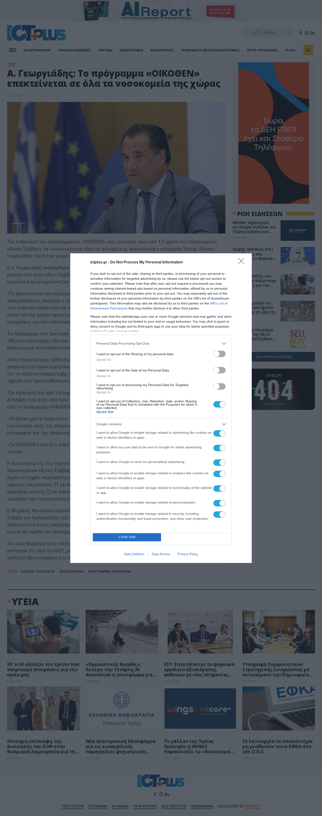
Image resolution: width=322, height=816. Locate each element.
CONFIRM (127, 537)
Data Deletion (134, 554)
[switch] (219, 354)
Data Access (161, 554)
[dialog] (161, 408)
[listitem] (161, 343)
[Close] (242, 262)
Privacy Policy (188, 554)
